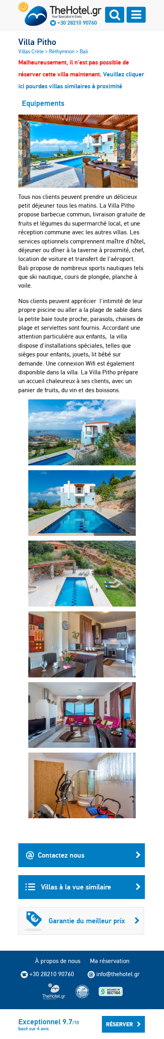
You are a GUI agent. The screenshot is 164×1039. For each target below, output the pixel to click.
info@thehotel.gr (118, 974)
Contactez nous (61, 855)
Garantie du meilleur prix (87, 920)
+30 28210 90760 (77, 22)
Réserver (119, 1024)
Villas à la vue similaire (75, 886)
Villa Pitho (37, 41)
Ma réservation (109, 961)
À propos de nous (57, 961)
